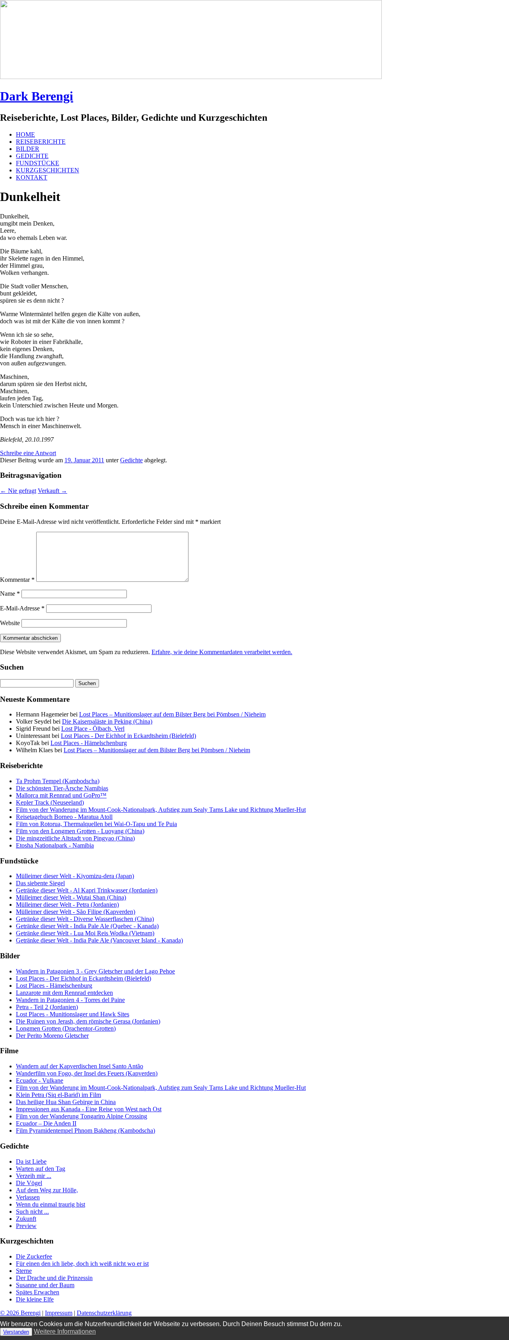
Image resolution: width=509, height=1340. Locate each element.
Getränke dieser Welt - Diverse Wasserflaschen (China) (85, 918)
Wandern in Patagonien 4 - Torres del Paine (70, 999)
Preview (26, 1225)
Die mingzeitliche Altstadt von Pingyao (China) (75, 838)
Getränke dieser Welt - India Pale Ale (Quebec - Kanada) (87, 926)
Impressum (58, 1312)
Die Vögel (29, 1183)
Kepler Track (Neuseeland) (50, 802)
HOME (25, 134)
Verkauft (52, 490)
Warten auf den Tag (40, 1168)
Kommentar (17, 579)
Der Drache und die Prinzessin (54, 1277)
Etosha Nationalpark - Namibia (55, 845)
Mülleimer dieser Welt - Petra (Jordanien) (67, 904)
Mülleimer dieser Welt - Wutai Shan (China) (71, 897)
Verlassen (28, 1197)
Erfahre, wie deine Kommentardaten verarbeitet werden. (222, 652)
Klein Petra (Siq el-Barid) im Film (58, 1094)
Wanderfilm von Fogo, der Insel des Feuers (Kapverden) (86, 1073)
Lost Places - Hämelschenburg (89, 743)
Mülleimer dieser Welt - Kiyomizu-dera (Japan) (75, 876)
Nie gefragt (18, 490)
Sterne (24, 1270)
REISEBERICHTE (41, 141)
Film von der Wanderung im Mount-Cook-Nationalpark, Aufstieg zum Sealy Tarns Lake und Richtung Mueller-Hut (161, 809)
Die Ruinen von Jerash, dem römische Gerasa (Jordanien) (88, 1021)
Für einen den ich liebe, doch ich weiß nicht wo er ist (82, 1263)
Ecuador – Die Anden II (46, 1123)
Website (10, 623)
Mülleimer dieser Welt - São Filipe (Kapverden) (75, 911)
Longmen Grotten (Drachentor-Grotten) (66, 1028)
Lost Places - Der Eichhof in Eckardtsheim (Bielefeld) (128, 735)
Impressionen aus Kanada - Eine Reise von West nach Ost (88, 1109)
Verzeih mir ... (33, 1175)
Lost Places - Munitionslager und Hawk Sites (72, 1014)
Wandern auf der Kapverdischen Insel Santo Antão (79, 1066)
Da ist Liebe (31, 1161)
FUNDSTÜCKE (37, 163)
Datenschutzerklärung (104, 1312)
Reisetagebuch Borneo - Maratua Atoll (64, 816)
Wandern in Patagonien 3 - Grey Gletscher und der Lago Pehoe (95, 971)
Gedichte (131, 460)
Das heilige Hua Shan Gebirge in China (66, 1102)
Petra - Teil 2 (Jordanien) (47, 1007)
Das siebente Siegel (40, 883)
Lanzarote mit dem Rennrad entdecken (64, 992)
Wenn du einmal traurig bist (50, 1204)
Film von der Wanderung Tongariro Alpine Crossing (81, 1116)
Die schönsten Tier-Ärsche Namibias (62, 788)
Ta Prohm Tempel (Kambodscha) (57, 781)
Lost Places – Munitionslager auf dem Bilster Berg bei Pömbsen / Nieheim (172, 714)
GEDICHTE (32, 156)
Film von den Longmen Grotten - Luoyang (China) (80, 831)
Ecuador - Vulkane (39, 1080)
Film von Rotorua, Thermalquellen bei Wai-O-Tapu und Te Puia (96, 824)
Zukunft (26, 1218)
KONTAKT (31, 177)
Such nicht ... (32, 1211)
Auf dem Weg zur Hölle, (47, 1190)
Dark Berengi (36, 96)
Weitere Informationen (65, 1331)
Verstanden (16, 1332)
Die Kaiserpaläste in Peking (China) (107, 721)
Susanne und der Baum (45, 1285)
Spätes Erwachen (37, 1292)
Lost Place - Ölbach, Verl (92, 728)
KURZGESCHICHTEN (47, 170)
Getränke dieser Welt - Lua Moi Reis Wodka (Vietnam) (85, 933)
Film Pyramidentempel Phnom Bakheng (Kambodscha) (85, 1130)
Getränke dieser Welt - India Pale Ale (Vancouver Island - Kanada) (99, 940)
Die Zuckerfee (34, 1256)
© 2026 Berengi (20, 1312)
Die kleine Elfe (35, 1299)
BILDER (27, 148)
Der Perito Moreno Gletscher (52, 1035)
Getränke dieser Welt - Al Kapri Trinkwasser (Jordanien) (86, 890)
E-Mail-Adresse (22, 608)
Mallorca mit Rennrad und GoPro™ (61, 795)
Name (10, 593)
